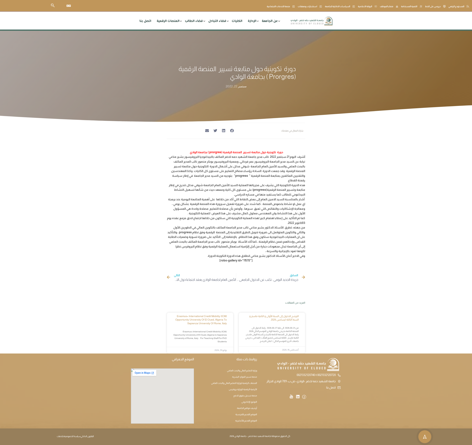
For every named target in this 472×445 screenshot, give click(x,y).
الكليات (237, 21)
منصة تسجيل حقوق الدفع (245, 395)
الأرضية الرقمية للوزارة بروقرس (243, 389)
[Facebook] (304, 397)
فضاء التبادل (217, 21)
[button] (232, 131)
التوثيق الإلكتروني (249, 402)
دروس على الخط (433, 6)
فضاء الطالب (194, 21)
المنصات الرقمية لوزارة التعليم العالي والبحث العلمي (234, 383)
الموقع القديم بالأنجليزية (246, 420)
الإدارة (252, 21)
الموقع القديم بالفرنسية (246, 414)
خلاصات (60, 436)
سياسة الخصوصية (72, 436)
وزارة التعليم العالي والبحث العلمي (242, 370)
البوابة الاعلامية (365, 6)
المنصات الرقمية (168, 21)
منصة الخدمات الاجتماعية (278, 6)
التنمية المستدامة (409, 6)
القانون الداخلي (87, 436)
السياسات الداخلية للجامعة (337, 6)
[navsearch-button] (52, 5)
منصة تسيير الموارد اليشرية (244, 377)
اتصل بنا (145, 21)
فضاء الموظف (386, 6)
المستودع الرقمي (456, 6)
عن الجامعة (270, 21)
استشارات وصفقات (307, 6)
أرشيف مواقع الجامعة (247, 408)
